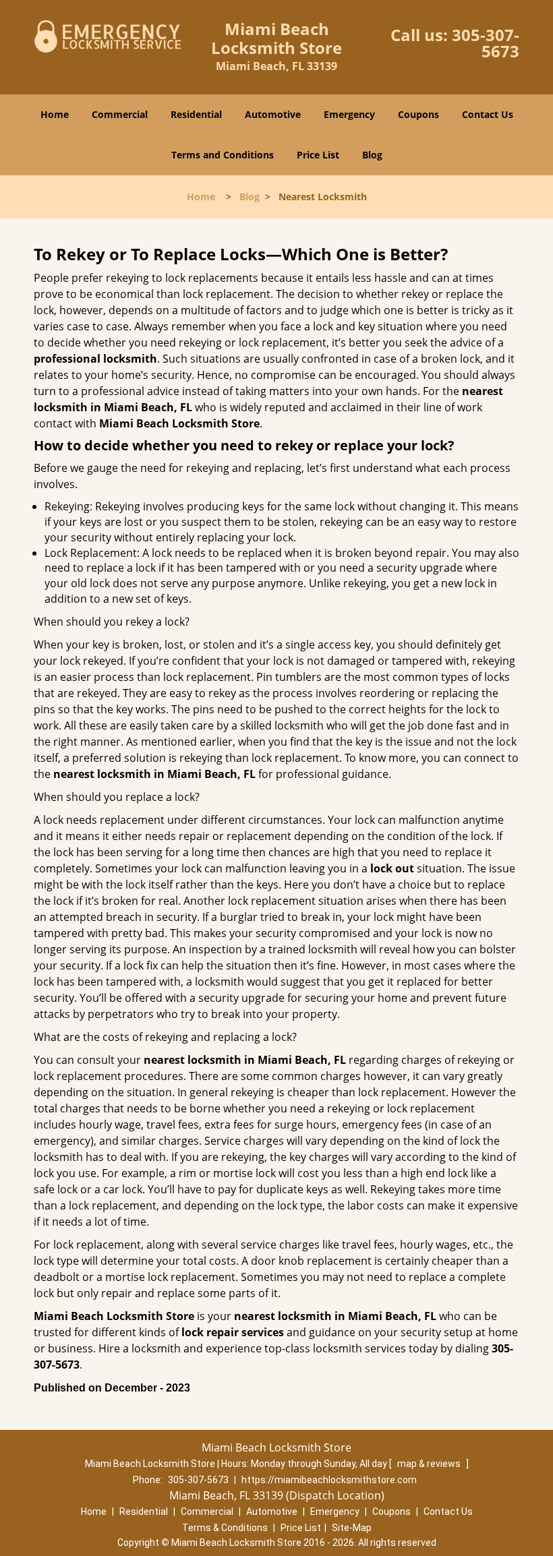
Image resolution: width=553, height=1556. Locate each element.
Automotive (273, 114)
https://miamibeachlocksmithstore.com (329, 1479)
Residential (196, 114)
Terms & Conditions (225, 1527)
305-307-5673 (485, 43)
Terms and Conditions (222, 154)
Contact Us (487, 114)
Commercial (120, 114)
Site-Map (352, 1527)
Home (54, 114)
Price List (318, 154)
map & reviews (430, 1463)
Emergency (349, 114)
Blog (372, 154)
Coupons (418, 114)
